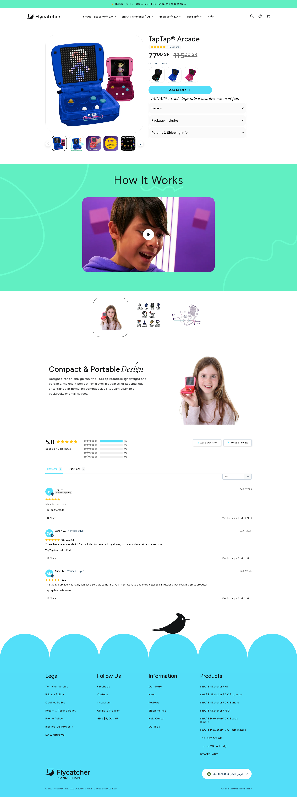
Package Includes (164, 120)
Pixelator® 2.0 (169, 16)
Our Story (155, 686)
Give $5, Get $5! (108, 718)
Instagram (104, 702)
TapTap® (193, 16)
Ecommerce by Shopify (240, 789)
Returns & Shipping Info (169, 133)
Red (190, 75)
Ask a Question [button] (208, 442)
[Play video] (148, 234)
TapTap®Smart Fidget (215, 746)
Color (157, 63)
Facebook (103, 686)
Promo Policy (54, 718)
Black (157, 75)
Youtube (102, 694)
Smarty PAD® (209, 754)
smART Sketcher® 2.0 (98, 16)
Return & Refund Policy (60, 710)
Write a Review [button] (239, 442)
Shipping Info (157, 710)
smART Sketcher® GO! (215, 710)
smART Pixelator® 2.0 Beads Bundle (219, 720)
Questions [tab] (75, 468)
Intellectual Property (59, 726)
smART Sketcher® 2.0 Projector (221, 694)
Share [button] (53, 518)
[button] (243, 518)
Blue (174, 75)
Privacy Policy (54, 694)
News (152, 694)
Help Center (156, 718)
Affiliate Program (108, 710)
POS (222, 789)
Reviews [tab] (52, 468)
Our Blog (154, 726)
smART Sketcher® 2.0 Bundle (219, 702)
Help (210, 16)
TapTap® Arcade (54, 509)
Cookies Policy (55, 702)
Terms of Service (56, 686)
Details (156, 108)
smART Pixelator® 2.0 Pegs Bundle (223, 729)
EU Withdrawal (55, 734)
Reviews (154, 702)
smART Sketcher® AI (136, 16)
